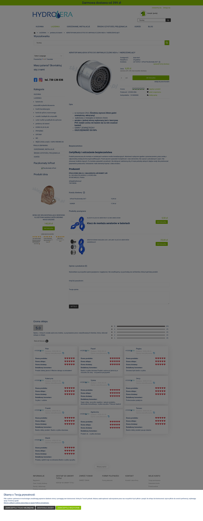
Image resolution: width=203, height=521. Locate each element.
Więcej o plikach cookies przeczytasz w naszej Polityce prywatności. (26, 503)
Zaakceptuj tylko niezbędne (19, 508)
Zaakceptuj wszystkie (68, 508)
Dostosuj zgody (45, 508)
